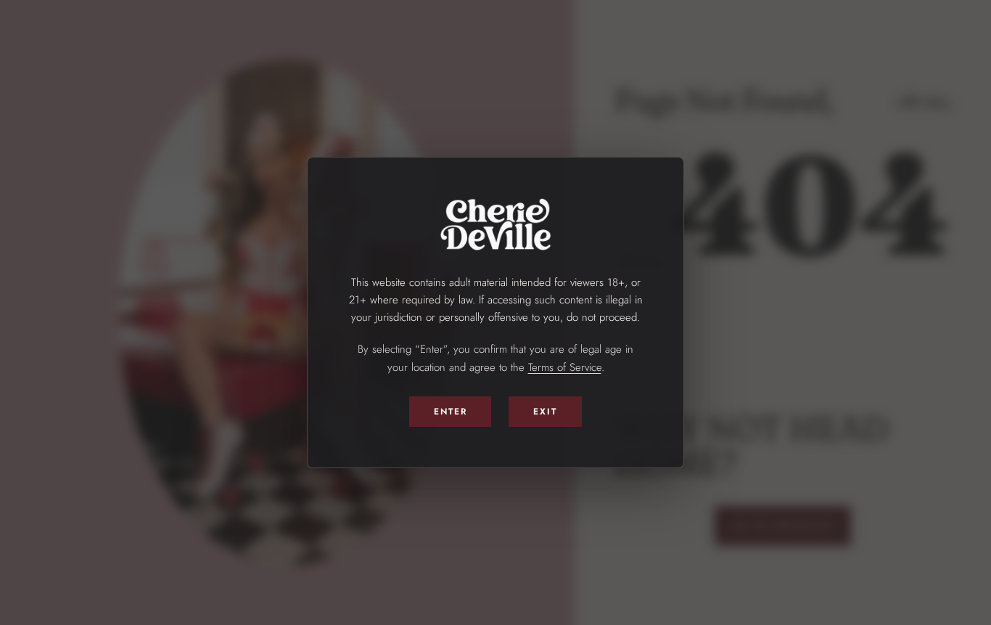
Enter (450, 411)
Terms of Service (564, 367)
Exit (545, 411)
